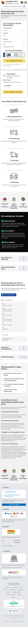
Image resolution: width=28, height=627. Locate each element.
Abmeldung (19, 6)
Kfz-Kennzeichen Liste (10, 594)
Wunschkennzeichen (7, 6)
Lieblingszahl (7, 85)
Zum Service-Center (14, 504)
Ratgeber (13, 597)
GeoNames (21, 621)
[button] (14, 374)
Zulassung (14, 6)
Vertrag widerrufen (14, 584)
